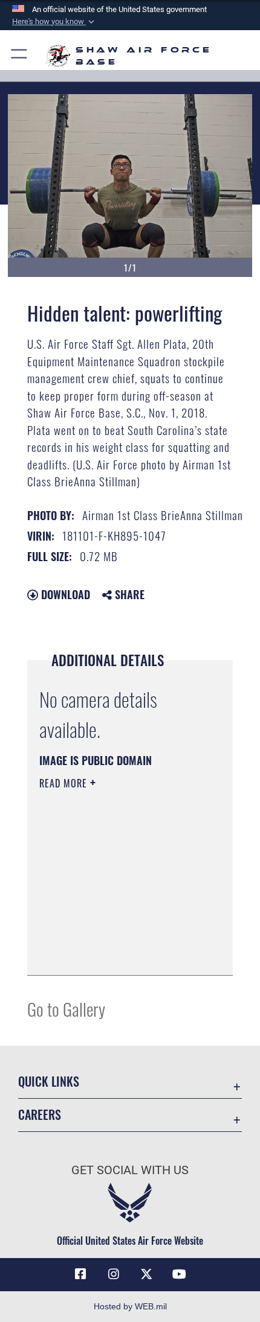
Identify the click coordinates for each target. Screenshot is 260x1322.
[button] (54, 22)
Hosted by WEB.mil (130, 1306)
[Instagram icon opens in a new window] (114, 1274)
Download (64, 594)
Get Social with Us (130, 1170)
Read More (64, 783)
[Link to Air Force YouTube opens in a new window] (180, 1274)
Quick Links (48, 1081)
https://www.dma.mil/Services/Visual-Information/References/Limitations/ (112, 936)
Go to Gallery (66, 1009)
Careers (39, 1114)
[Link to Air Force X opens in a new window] (146, 1274)
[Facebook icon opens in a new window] (80, 1274)
